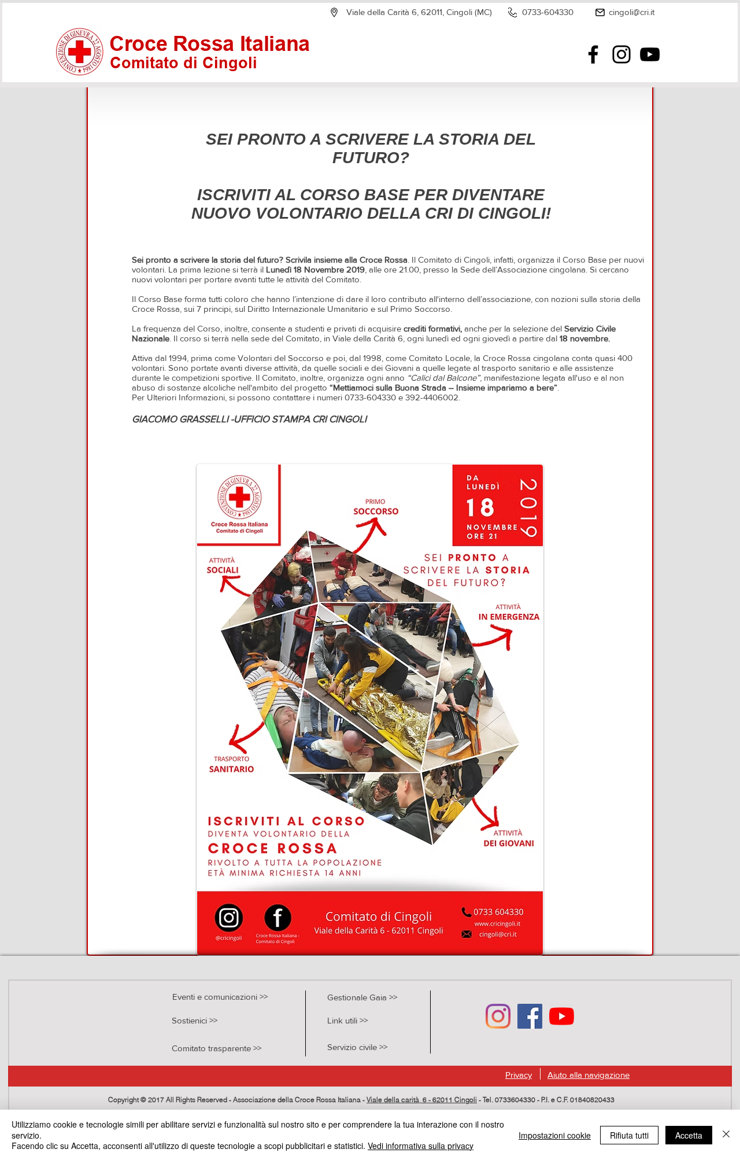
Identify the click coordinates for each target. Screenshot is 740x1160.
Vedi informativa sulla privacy (420, 1145)
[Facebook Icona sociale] (529, 1016)
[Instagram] (621, 54)
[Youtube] (561, 1016)
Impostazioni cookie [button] (555, 1135)
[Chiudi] (726, 1135)
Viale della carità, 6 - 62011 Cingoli (422, 1099)
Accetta (688, 1135)
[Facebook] (593, 54)
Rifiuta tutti (629, 1135)
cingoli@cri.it (631, 12)
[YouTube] (650, 54)
